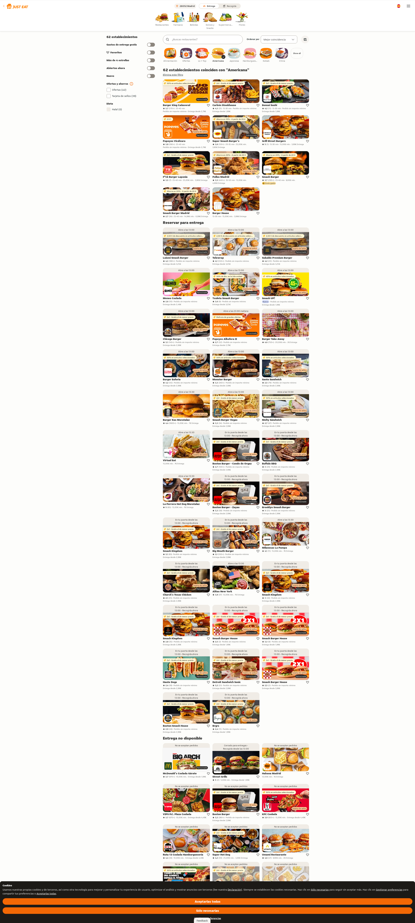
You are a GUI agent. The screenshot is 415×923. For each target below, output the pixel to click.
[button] (15, 6)
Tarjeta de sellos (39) (124, 96)
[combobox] (206, 39)
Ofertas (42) (119, 89)
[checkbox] (170, 55)
